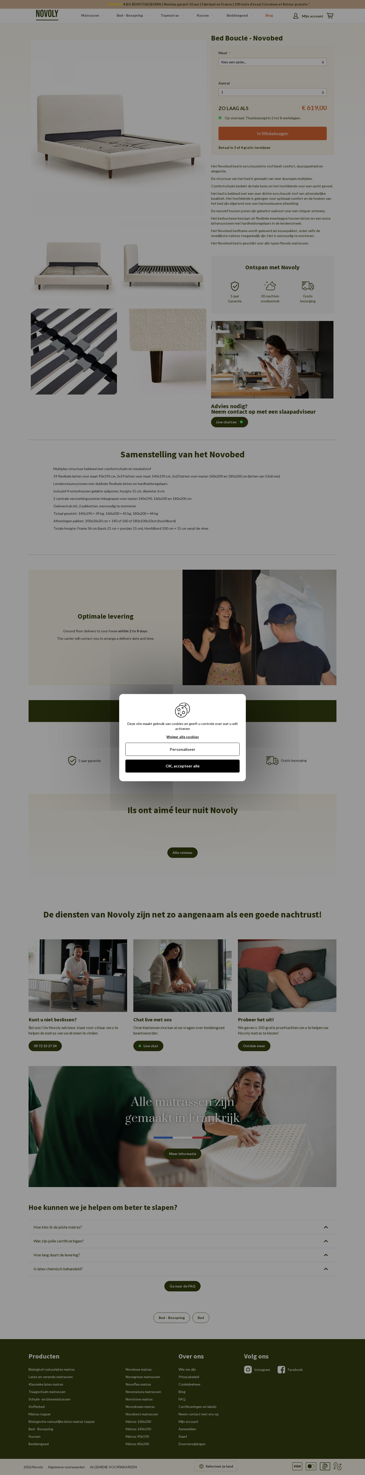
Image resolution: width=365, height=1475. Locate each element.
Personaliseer (182, 749)
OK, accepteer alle (183, 766)
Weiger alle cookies (182, 737)
